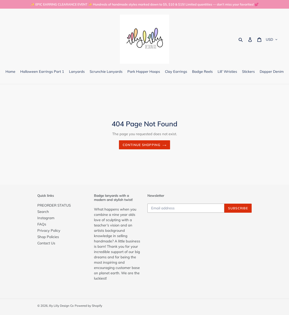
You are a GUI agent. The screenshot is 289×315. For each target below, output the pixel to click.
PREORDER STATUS (54, 205)
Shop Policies (48, 237)
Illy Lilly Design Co (61, 306)
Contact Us (46, 243)
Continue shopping (141, 145)
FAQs (41, 224)
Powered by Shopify (88, 306)
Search (43, 211)
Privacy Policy (48, 230)
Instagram (45, 218)
